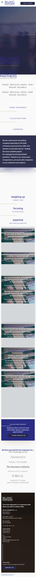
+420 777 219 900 (27, 3)
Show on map (6, 541)
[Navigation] (2, 2)
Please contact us (19, 435)
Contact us (9, 567)
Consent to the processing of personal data (13, 564)
